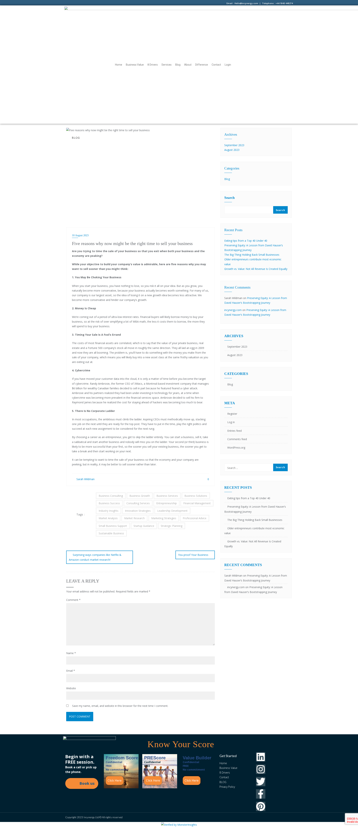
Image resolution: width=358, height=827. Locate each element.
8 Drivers (152, 64)
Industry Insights (108, 510)
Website (71, 688)
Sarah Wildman (85, 479)
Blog (177, 64)
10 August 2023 (80, 235)
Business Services (167, 496)
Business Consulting (111, 496)
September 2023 (234, 145)
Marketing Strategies (163, 518)
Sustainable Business (111, 533)
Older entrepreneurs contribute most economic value (254, 530)
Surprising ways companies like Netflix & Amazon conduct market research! (95, 557)
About (187, 64)
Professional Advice (194, 518)
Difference (201, 64)
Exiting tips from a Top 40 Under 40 (245, 240)
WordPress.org (236, 447)
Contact (216, 64)
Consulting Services (138, 503)
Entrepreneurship (166, 503)
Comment (73, 600)
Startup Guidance (144, 526)
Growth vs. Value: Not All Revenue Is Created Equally (255, 269)
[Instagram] (260, 769)
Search (229, 198)
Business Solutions (195, 496)
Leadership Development (172, 510)
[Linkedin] (260, 757)
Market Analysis (108, 518)
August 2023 (231, 150)
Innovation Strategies (138, 510)
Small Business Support (113, 526)
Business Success (109, 503)
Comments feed (237, 439)
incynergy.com (233, 310)
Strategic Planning (171, 526)
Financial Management (197, 503)
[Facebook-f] (260, 794)
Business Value (135, 64)
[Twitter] (260, 781)
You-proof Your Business (193, 555)
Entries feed (234, 430)
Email (70, 670)
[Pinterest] (260, 806)
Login (228, 64)
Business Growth (139, 496)
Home (118, 64)
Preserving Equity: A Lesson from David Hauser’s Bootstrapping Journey (255, 509)
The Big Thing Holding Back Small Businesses (251, 254)
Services (166, 64)
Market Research (134, 518)
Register (232, 413)
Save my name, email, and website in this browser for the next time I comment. (120, 706)
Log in (231, 422)
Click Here (115, 780)
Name (71, 653)
